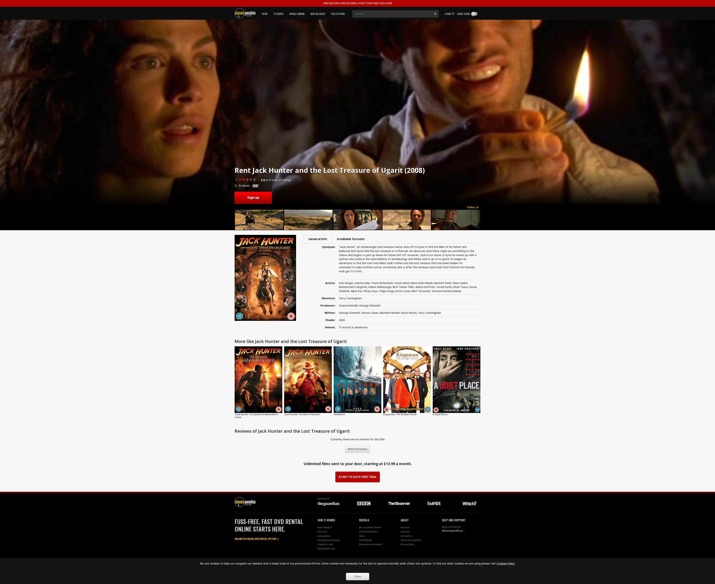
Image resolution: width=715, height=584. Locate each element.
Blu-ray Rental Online (370, 527)
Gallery (471, 207)
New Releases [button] (318, 14)
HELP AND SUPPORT (453, 520)
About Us (405, 527)
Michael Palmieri (390, 313)
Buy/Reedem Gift (326, 548)
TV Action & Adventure (353, 327)
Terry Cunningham (429, 313)
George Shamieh (369, 305)
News (362, 535)
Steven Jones (370, 313)
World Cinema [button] (297, 14)
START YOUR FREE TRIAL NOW (357, 3)
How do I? (322, 531)
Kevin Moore (409, 313)
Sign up (253, 197)
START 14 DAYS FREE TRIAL (358, 477)
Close (357, 576)
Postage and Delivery (328, 540)
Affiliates (405, 531)
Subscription (324, 535)
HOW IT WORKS (326, 520)
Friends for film (325, 544)
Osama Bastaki (348, 305)
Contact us (406, 535)
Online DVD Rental (368, 531)
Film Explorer (365, 540)
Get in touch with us (452, 530)
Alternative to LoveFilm (370, 544)
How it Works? (324, 527)
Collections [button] (338, 14)
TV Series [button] (278, 14)
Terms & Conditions (411, 540)
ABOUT (405, 520)
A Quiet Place (440, 414)
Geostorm (339, 414)
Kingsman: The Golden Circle (399, 414)
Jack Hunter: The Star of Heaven (302, 414)
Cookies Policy (505, 563)
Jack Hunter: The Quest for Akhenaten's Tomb (256, 416)
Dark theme (463, 14)
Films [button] (265, 14)
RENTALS (364, 520)
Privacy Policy (407, 544)
